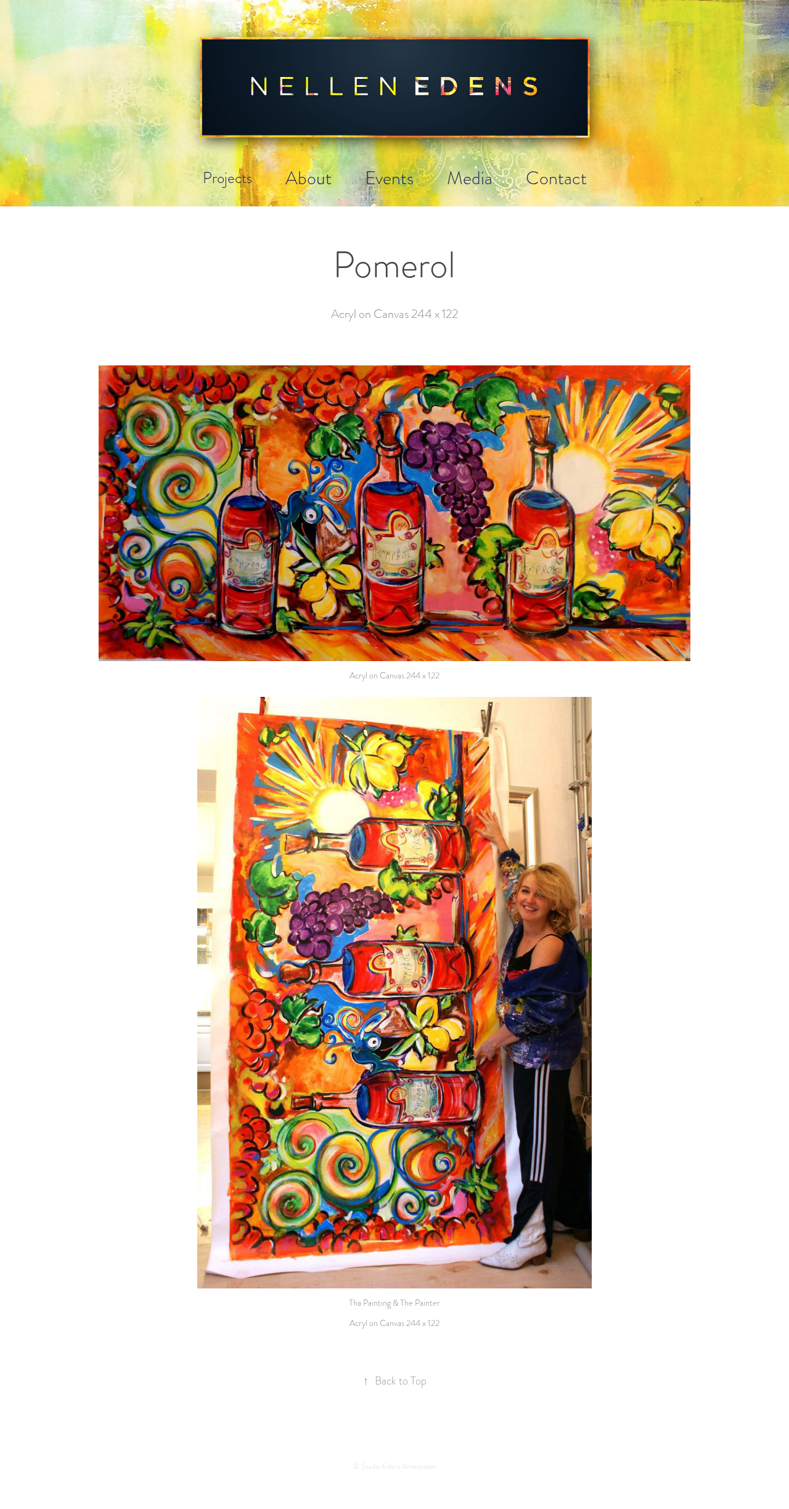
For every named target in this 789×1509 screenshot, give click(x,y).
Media (470, 177)
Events (389, 177)
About (308, 177)
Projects (227, 178)
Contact (556, 177)
